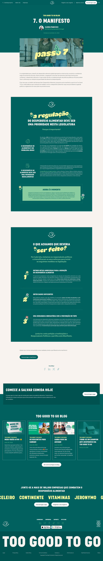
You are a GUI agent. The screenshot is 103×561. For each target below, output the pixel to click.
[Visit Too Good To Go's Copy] (58, 369)
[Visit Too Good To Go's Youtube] (58, 523)
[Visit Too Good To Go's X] (62, 523)
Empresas (25, 2)
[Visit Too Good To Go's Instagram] (44, 523)
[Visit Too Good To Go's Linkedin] (49, 369)
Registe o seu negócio (67, 2)
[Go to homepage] (52, 2)
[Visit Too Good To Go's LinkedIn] (40, 523)
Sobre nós (17, 2)
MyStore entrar (80, 2)
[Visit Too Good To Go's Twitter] (53, 369)
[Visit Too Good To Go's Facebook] (44, 369)
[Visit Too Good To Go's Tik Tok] (53, 523)
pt (99, 2)
